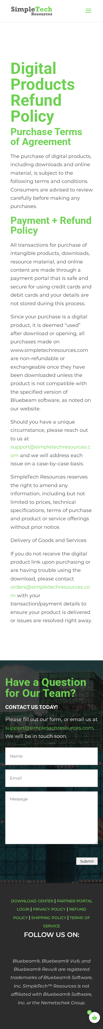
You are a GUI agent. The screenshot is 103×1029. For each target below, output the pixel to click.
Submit (87, 861)
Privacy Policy (49, 909)
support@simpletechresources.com (49, 728)
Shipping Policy (48, 917)
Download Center (32, 901)
